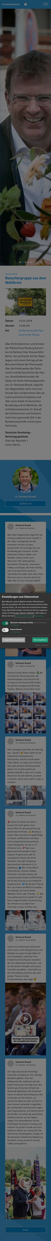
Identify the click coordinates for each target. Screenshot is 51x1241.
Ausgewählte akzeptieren (13, 640)
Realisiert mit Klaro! (41, 645)
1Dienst (14, 625)
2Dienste (15, 632)
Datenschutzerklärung (24, 616)
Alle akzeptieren (40, 640)
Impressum (39, 616)
